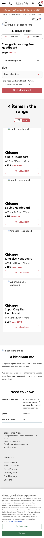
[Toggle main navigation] (3, 3)
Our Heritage (10, 476)
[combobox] (22, 74)
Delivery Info (10, 473)
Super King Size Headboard (31, 14)
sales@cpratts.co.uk (19, 444)
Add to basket (23, 90)
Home (5, 14)
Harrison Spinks (14, 14)
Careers (8, 480)
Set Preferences (22, 526)
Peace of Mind (11, 466)
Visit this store (10, 447)
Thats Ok (22, 533)
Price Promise (11, 469)
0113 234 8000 (13, 441)
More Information (15, 521)
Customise (35, 37)
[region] (22, 513)
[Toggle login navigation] (32, 3)
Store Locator (11, 462)
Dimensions (13, 37)
